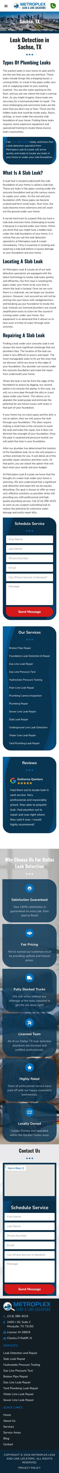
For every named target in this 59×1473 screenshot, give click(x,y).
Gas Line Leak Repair (21, 664)
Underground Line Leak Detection (28, 727)
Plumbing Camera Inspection (25, 695)
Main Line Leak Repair (21, 688)
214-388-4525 (20, 142)
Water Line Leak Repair (22, 735)
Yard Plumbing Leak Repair (24, 743)
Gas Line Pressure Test (22, 672)
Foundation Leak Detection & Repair (29, 656)
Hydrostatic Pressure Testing (25, 680)
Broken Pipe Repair (20, 648)
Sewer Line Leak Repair (22, 711)
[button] (5, 5)
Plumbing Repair (18, 703)
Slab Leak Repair (18, 719)
